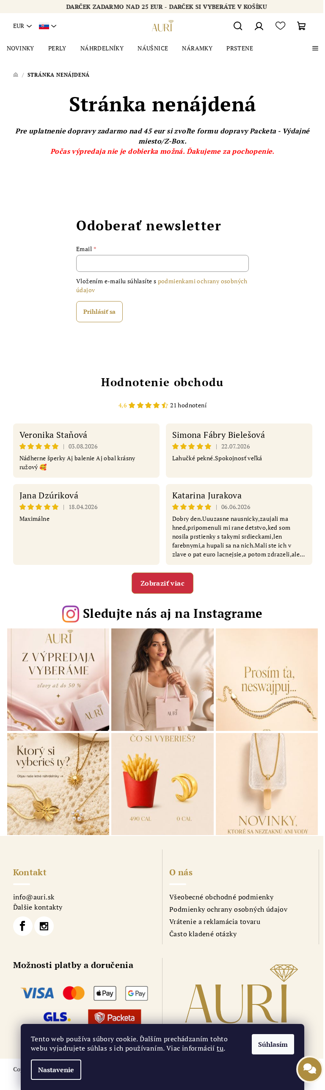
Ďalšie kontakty (38, 907)
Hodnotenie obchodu (162, 382)
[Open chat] (309, 1064)
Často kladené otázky (203, 933)
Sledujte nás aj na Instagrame (173, 613)
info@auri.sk (34, 897)
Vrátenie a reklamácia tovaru (214, 921)
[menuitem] (20, 48)
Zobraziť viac (162, 583)
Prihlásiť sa (99, 311)
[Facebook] (23, 926)
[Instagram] (44, 926)
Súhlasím (273, 1044)
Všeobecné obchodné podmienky (221, 897)
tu (220, 1048)
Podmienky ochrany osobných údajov (228, 909)
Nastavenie (56, 1069)
